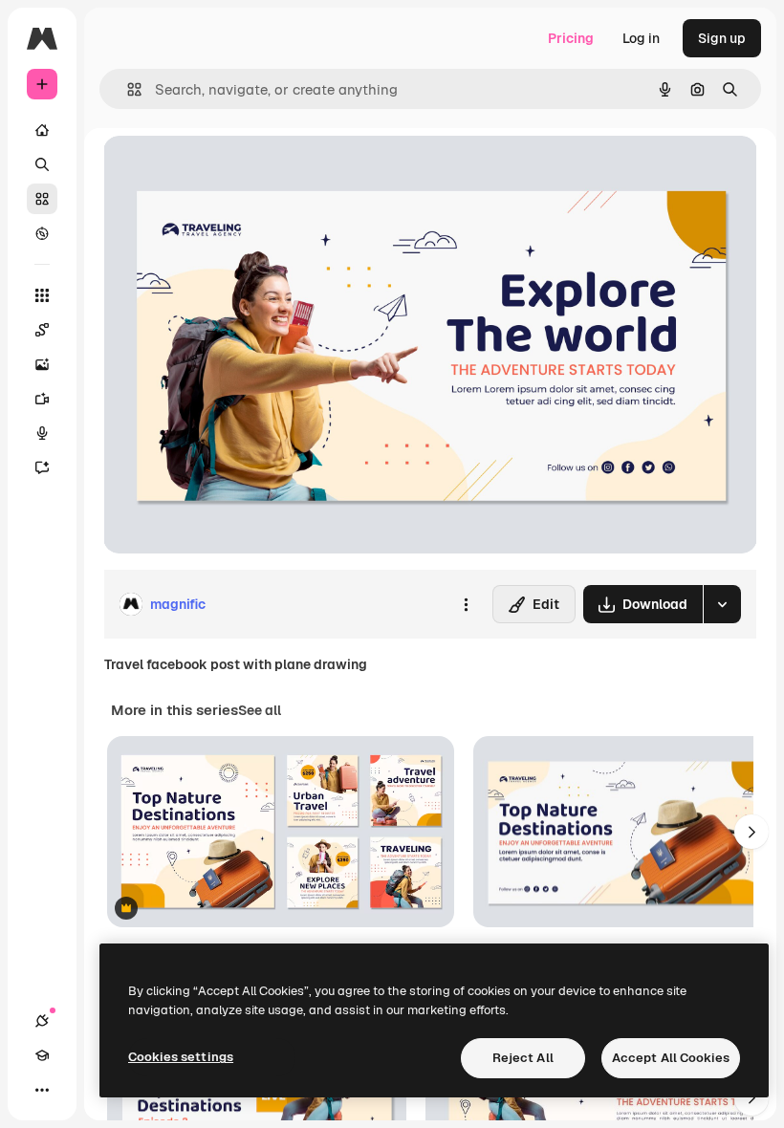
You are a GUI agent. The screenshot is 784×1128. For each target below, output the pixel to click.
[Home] (42, 130)
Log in (641, 38)
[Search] (42, 164)
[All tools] (42, 295)
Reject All (523, 1058)
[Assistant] (42, 467)
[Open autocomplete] (126, 89)
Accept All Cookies (671, 1058)
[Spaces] (42, 330)
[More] (42, 1089)
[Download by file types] (722, 604)
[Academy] (42, 1055)
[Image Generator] (42, 364)
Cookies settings (180, 1057)
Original (225, 172)
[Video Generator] (42, 398)
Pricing (571, 38)
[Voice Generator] (42, 433)
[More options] (465, 604)
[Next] (751, 831)
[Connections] (42, 1021)
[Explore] (42, 233)
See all (259, 710)
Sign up (722, 38)
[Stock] (42, 199)
